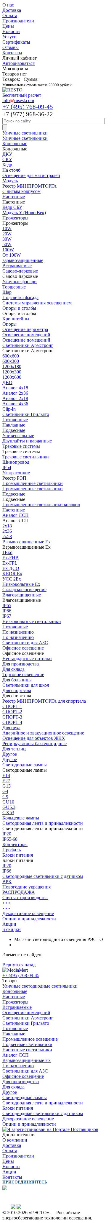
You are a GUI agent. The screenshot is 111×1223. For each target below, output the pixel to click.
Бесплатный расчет (21, 95)
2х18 (7, 525)
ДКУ (7, 154)
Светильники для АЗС (25, 642)
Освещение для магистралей (31, 175)
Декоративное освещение (28, 913)
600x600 (10, 355)
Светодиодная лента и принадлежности (42, 823)
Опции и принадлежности (29, 918)
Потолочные (15, 419)
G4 (5, 791)
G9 (5, 796)
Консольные (14, 143)
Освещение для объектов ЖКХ (33, 738)
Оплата (9, 15)
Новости (11, 31)
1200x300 (11, 371)
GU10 (8, 801)
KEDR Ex (12, 573)
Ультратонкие (16, 472)
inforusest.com (18, 100)
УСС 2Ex (11, 578)
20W (7, 233)
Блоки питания (17, 855)
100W (8, 249)
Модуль (10, 180)
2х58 (7, 536)
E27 (6, 780)
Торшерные (14, 286)
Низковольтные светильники (31, 621)
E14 (6, 775)
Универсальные (18, 435)
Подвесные (13, 430)
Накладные (13, 424)
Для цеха (11, 727)
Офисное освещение (23, 647)
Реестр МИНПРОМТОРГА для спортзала (44, 701)
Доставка (11, 10)
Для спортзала (16, 690)
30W (7, 239)
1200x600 (11, 377)
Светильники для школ (25, 685)
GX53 (8, 812)
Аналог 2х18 (15, 398)
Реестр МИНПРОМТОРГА (29, 185)
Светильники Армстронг (27, 345)
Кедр (7, 164)
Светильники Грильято (25, 414)
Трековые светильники (25, 456)
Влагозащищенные (21, 594)
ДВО (7, 382)
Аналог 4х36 (15, 403)
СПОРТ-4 (12, 722)
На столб (11, 170)
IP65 (6, 605)
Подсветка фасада (20, 297)
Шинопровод (15, 462)
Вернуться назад (19, 964)
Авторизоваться (18, 63)
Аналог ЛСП (15, 515)
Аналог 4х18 (15, 387)
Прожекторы (15, 217)
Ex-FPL (9, 562)
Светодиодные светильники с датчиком (42, 876)
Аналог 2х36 (15, 393)
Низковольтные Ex (21, 584)
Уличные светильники (25, 132)
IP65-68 (9, 839)
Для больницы (17, 679)
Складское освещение (24, 589)
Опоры (9, 324)
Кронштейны (15, 318)
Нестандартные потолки (27, 658)
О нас (8, 4)
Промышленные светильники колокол (41, 504)
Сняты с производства (25, 897)
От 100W (11, 255)
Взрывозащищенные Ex (26, 541)
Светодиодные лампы (24, 764)
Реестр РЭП (14, 478)
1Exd (7, 552)
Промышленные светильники (32, 483)
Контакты (12, 52)
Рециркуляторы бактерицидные (34, 743)
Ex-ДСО (10, 568)
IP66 (6, 610)
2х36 (7, 531)
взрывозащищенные (22, 260)
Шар (7, 292)
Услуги (9, 36)
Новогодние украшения (26, 886)
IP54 (6, 467)
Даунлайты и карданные (27, 440)
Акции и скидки (11, 927)
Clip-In (9, 409)
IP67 (6, 616)
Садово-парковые (20, 270)
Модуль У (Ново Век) (24, 212)
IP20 (6, 833)
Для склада (13, 669)
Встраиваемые (17, 265)
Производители (18, 20)
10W (7, 228)
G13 (6, 785)
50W (7, 244)
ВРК (7, 881)
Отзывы (10, 47)
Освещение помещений (26, 334)
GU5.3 (8, 807)
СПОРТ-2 (12, 711)
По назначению (18, 632)
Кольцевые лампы (20, 817)
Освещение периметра (25, 329)
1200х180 (11, 366)
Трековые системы (21, 446)
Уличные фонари (19, 281)
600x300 (10, 361)
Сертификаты (16, 42)
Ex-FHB (10, 557)
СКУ (7, 159)
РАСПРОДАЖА (18, 892)
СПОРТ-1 (12, 706)
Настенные (13, 196)
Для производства (20, 663)
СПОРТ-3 (12, 716)
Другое (9, 754)
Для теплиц (14, 748)
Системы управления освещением (37, 302)
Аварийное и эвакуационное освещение (43, 732)
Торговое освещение (23, 674)
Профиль (11, 849)
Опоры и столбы (19, 308)
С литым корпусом (21, 191)
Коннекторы (15, 844)
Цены (8, 26)
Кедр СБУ (12, 207)
